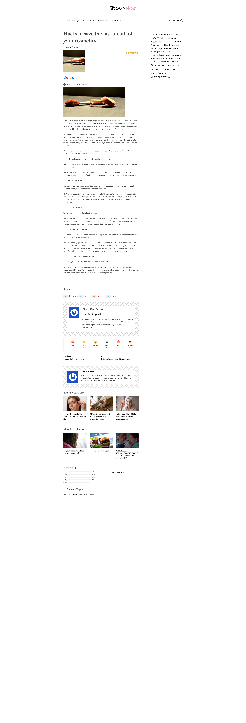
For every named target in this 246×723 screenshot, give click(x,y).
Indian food (157, 48)
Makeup (178, 55)
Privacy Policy (103, 21)
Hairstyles (160, 45)
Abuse (161, 34)
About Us (66, 21)
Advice (167, 34)
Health (167, 45)
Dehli (170, 42)
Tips (168, 64)
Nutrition (173, 58)
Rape (178, 58)
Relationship (164, 61)
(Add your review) (117, 472)
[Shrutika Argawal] (72, 377)
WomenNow (159, 77)
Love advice (169, 55)
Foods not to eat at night (99, 451)
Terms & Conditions (117, 21)
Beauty (155, 37)
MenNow (93, 21)
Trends (179, 65)
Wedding (160, 69)
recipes (154, 61)
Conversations (163, 42)
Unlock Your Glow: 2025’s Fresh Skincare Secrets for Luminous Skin (126, 416)
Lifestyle (154, 55)
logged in (76, 494)
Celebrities (154, 42)
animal (172, 34)
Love (162, 55)
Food (153, 45)
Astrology (75, 21)
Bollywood (165, 38)
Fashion (177, 41)
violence (153, 69)
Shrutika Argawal (72, 47)
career (174, 38)
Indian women (171, 48)
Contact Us (84, 21)
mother (158, 58)
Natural (168, 58)
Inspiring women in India (161, 52)
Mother (153, 58)
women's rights (158, 73)
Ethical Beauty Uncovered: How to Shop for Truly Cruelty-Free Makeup (100, 416)
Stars (153, 65)
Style (158, 65)
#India (154, 34)
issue (173, 52)
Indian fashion (175, 45)
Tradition (174, 65)
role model (174, 61)
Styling (163, 65)
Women (170, 69)
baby (177, 34)
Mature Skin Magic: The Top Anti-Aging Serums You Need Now (74, 416)
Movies (163, 58)
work (168, 77)
